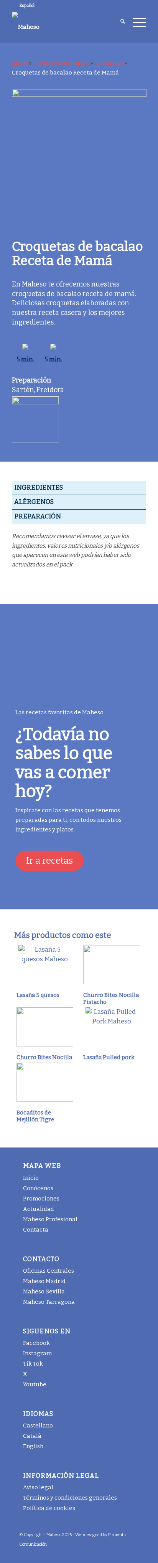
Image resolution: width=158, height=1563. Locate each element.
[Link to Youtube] (121, 1553)
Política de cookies (49, 1508)
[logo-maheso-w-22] (65, 27)
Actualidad (38, 1208)
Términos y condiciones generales (70, 1497)
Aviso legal (38, 1487)
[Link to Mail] (133, 1553)
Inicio (20, 63)
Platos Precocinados (61, 63)
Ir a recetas (49, 860)
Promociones (41, 1198)
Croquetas (108, 63)
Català (32, 1435)
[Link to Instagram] (87, 1553)
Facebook (36, 1342)
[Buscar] (119, 22)
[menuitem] (119, 22)
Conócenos (38, 1188)
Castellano (38, 1425)
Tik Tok (33, 1363)
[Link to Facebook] (75, 1553)
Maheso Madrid (44, 1281)
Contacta (35, 1229)
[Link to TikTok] (98, 1553)
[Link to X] (110, 1553)
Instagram (37, 1353)
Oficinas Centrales (48, 1270)
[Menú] (135, 22)
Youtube (34, 1384)
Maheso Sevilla (44, 1291)
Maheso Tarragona (49, 1301)
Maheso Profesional (50, 1219)
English (33, 1446)
